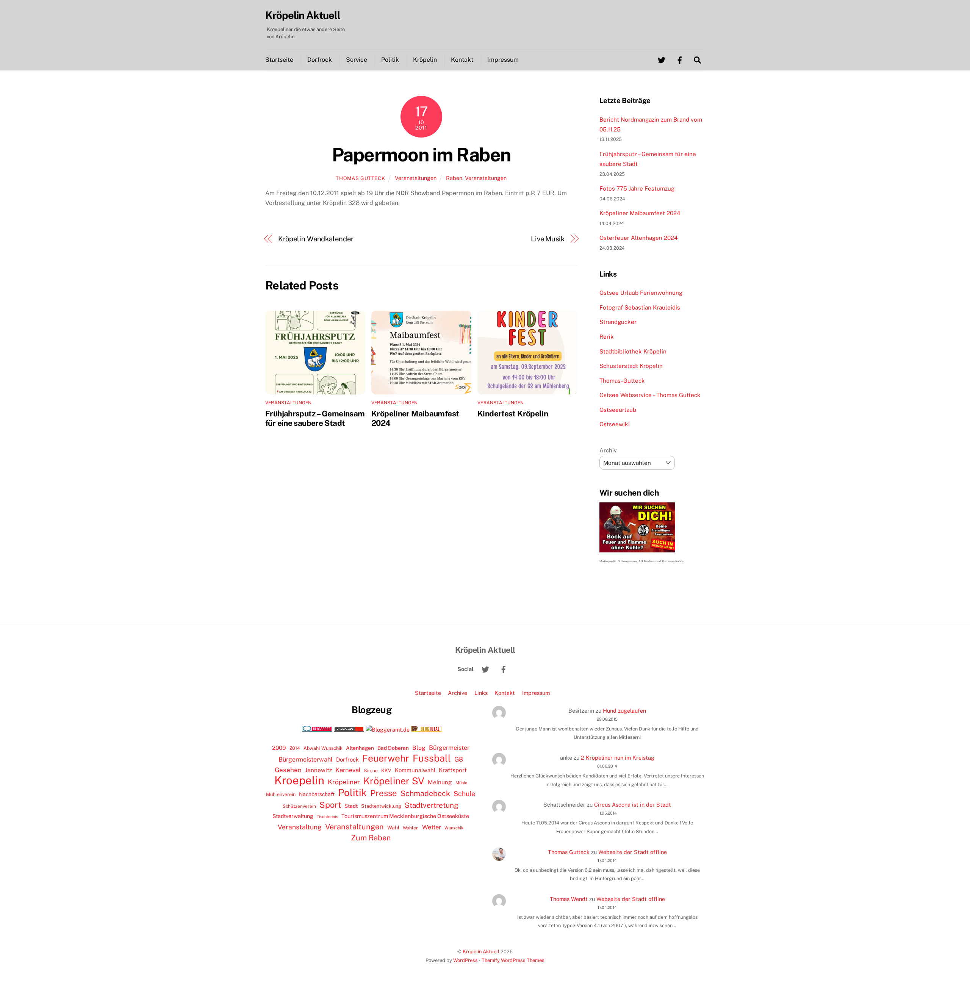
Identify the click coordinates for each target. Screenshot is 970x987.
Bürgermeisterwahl (305, 759)
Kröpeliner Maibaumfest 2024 (640, 213)
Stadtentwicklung (381, 806)
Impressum (503, 59)
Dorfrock (319, 59)
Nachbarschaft (317, 794)
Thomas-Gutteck (622, 380)
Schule (464, 794)
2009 (279, 748)
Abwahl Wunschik (323, 748)
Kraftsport (453, 770)
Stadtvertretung (431, 805)
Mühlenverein (281, 794)
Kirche (371, 770)
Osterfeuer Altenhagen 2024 (638, 238)
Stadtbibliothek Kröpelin (632, 351)
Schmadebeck (425, 793)
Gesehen (288, 770)
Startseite (279, 59)
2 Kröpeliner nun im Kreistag (617, 757)
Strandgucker (618, 322)
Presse (383, 793)
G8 (458, 759)
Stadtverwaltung (292, 816)
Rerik (606, 336)
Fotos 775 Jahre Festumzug (636, 188)
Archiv (608, 450)
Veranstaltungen (415, 178)
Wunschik (453, 827)
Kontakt (462, 59)
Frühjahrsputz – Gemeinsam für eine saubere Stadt (315, 418)
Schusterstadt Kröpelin (631, 366)
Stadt (351, 806)
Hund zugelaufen (624, 710)
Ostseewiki (614, 424)
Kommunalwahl (415, 770)
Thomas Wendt (569, 899)
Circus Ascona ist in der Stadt (632, 804)
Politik (390, 59)
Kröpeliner (344, 782)
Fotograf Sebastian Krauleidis (639, 307)
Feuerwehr (385, 758)
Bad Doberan (393, 748)
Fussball (432, 758)
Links (481, 693)
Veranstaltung (300, 827)
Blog (419, 747)
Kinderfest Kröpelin (512, 413)
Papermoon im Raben (421, 155)
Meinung (440, 782)
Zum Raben (371, 837)
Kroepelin (299, 780)
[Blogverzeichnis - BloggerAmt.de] (388, 729)
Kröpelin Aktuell (481, 951)
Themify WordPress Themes (513, 960)
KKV (386, 770)
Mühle (461, 782)
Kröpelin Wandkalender (316, 239)
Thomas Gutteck (360, 178)
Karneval (348, 770)
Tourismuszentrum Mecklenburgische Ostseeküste (405, 816)
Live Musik (548, 239)
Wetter (431, 827)
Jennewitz (318, 770)
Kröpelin (425, 59)
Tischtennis (327, 816)
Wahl (393, 827)
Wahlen (411, 828)
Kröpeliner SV (393, 781)
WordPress (465, 960)
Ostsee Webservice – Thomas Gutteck (650, 395)
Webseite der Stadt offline (632, 852)
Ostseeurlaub (617, 410)
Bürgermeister (449, 747)
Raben (454, 178)
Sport (330, 805)
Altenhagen (360, 748)
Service (356, 59)
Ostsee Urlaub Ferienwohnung (640, 292)
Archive (457, 693)
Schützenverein (299, 806)
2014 (294, 748)
